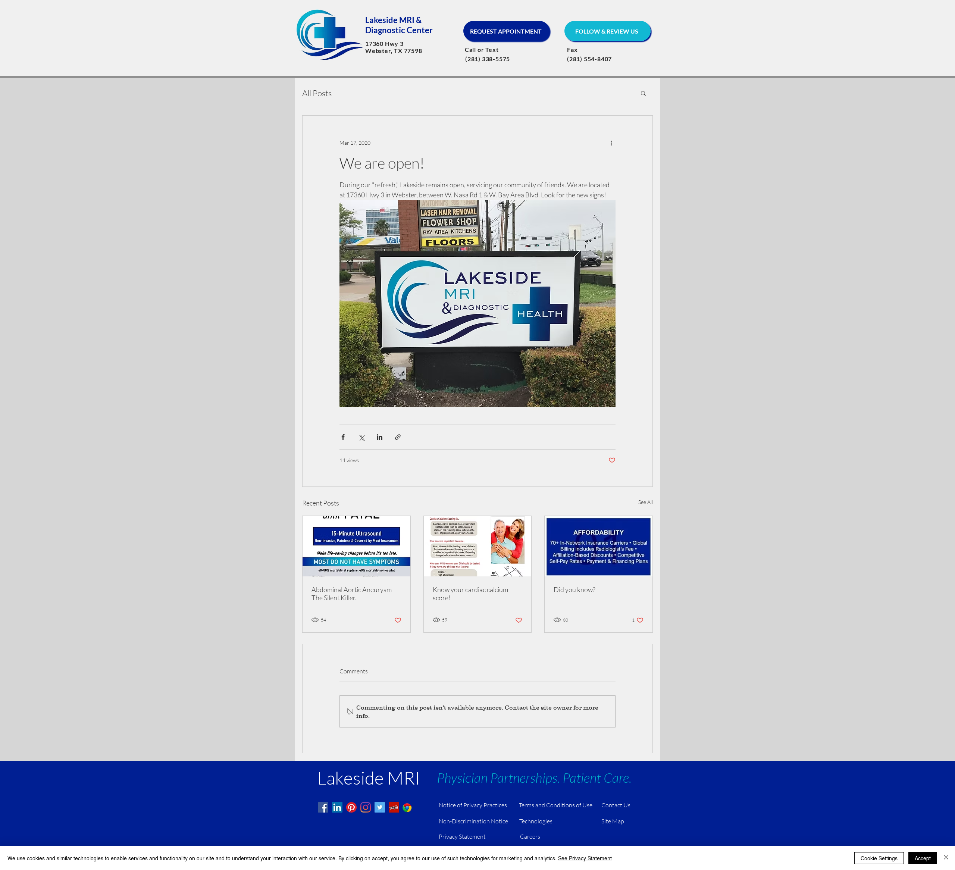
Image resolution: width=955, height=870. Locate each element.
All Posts (317, 93)
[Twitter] (380, 807)
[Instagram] (365, 807)
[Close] (946, 858)
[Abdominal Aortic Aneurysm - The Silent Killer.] (356, 546)
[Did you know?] (598, 546)
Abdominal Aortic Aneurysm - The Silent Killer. (353, 593)
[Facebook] (323, 807)
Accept (923, 858)
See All (645, 502)
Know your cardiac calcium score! (470, 593)
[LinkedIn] (337, 807)
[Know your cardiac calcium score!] (478, 546)
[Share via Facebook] (343, 437)
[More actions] (611, 142)
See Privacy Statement (585, 858)
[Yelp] (394, 807)
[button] (643, 93)
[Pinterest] (351, 807)
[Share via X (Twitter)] (361, 437)
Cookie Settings (879, 858)
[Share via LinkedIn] (379, 437)
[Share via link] (397, 437)
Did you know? (574, 589)
